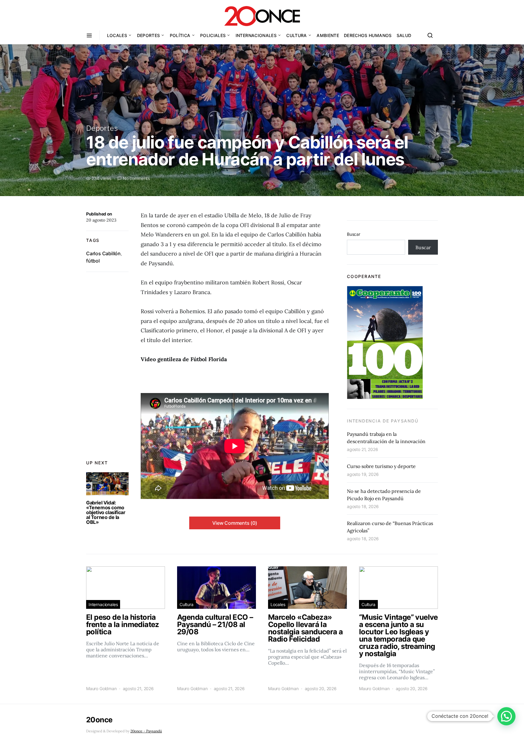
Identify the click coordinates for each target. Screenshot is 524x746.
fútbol (93, 261)
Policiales (213, 35)
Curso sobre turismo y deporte (381, 466)
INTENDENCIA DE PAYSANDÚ (382, 420)
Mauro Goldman (101, 688)
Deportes (148, 35)
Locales (117, 35)
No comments (136, 178)
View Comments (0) (234, 523)
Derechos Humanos (368, 35)
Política (180, 35)
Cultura (296, 35)
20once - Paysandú (146, 731)
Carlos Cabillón (103, 253)
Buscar (353, 234)
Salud (404, 35)
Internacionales (256, 35)
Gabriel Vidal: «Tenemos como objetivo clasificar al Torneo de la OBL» (105, 512)
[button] (506, 716)
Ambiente (328, 35)
